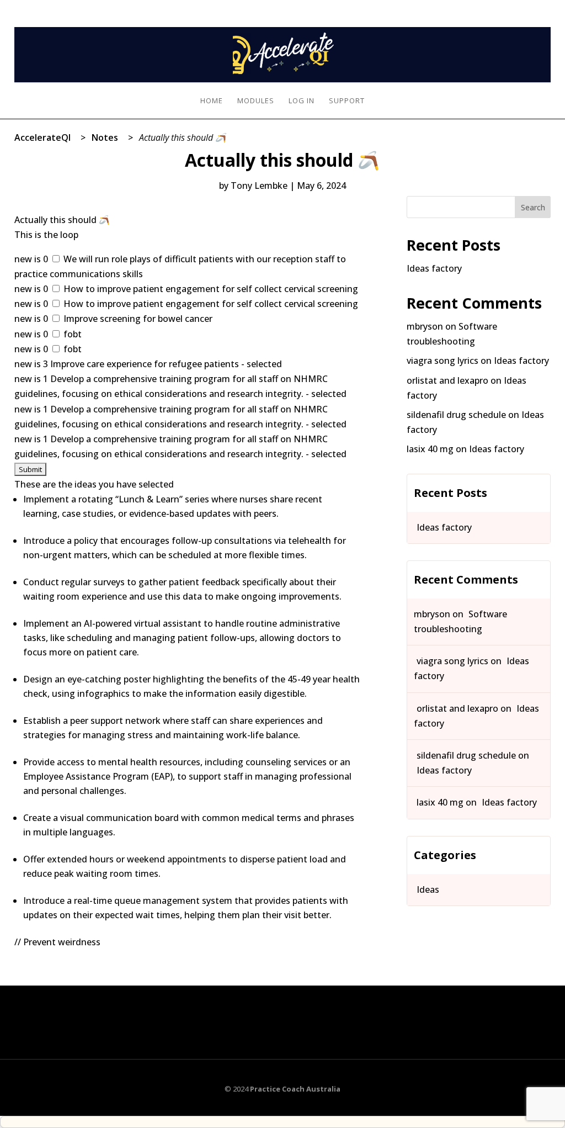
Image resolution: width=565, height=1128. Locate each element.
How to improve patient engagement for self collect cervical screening (209, 289)
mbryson (425, 326)
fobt (71, 334)
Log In (540, 6)
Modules (255, 101)
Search (533, 207)
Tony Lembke (259, 185)
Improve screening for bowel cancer (136, 319)
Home (211, 101)
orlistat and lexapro (447, 380)
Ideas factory (434, 268)
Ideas (428, 889)
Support (347, 101)
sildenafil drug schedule (456, 415)
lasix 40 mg (430, 449)
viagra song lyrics (442, 360)
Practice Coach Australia (295, 1089)
